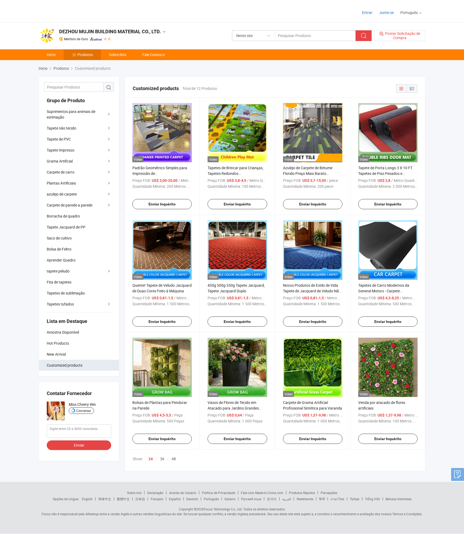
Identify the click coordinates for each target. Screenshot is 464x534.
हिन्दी (322, 499)
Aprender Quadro (61, 260)
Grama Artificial (60, 161)
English (87, 499)
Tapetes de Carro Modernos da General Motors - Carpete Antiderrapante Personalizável (383, 291)
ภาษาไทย (337, 499)
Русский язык (251, 499)
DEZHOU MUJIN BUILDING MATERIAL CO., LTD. (110, 31)
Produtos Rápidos (302, 493)
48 (174, 458)
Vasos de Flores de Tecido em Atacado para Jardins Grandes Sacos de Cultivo (233, 408)
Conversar (83, 410)
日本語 (140, 499)
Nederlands (305, 499)
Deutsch (192, 499)
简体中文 (104, 499)
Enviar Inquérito (162, 204)
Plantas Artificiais (61, 183)
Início (51, 54)
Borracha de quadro (63, 216)
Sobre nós (134, 493)
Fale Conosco (153, 54)
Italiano (229, 499)
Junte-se (386, 12)
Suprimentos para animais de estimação (71, 114)
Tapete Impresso (60, 150)
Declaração (155, 493)
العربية (286, 499)
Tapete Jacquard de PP (66, 227)
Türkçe (354, 499)
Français (157, 499)
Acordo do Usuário (182, 493)
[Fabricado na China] (73, 10)
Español (175, 499)
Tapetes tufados (60, 304)
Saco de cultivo (59, 238)
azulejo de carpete (62, 194)
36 (162, 458)
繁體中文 (123, 499)
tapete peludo (58, 271)
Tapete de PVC (59, 139)
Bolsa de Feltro (59, 249)
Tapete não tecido (61, 128)
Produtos (85, 54)
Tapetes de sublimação (66, 293)
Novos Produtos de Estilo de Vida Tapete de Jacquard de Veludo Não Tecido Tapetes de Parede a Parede (312, 291)
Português (211, 499)
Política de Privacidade (218, 493)
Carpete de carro (60, 172)
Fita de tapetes (59, 282)
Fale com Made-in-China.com (262, 493)
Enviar (79, 445)
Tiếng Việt (372, 499)
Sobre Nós (117, 54)
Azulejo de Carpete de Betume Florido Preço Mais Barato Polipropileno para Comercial (307, 173)
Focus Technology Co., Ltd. (223, 509)
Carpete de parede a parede (69, 205)
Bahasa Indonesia (399, 499)
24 (150, 459)
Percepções (329, 493)
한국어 (272, 499)
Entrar (367, 12)
